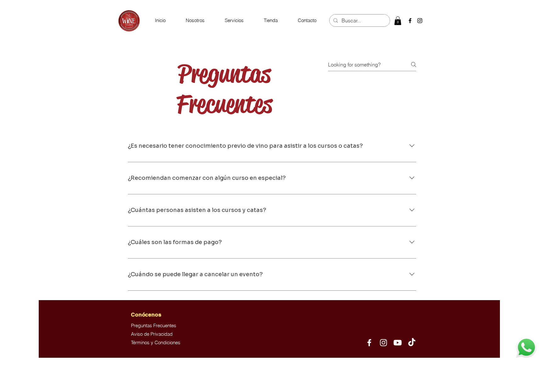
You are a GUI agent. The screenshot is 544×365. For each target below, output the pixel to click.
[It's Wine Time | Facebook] (369, 342)
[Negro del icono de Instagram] (419, 20)
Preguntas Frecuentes (153, 325)
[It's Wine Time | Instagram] (383, 342)
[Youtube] (397, 342)
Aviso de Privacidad (152, 334)
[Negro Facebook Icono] (410, 20)
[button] (234, 20)
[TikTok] (411, 342)
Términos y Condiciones (155, 342)
